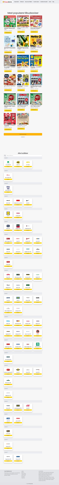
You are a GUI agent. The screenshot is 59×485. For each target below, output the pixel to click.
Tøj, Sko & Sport (36, 1)
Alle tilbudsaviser (22, 134)
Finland (52, 477)
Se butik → (8, 166)
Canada (53, 478)
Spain (42, 472)
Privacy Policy (23, 473)
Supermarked (16, 1)
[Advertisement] (23, 8)
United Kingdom (45, 478)
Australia (52, 479)
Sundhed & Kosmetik (43, 1)
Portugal (47, 474)
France (51, 473)
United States (43, 479)
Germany (40, 473)
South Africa (44, 480)
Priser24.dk (31, 483)
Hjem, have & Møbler (28, 1)
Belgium (40, 474)
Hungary (40, 478)
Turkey (40, 472)
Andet (50, 1)
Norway (47, 477)
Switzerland (48, 472)
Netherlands (44, 474)
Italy (42, 478)
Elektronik (22, 1)
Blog (53, 1)
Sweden (49, 477)
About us (22, 472)
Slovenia (50, 474)
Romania (50, 478)
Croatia (44, 472)
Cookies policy (23, 474)
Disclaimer (23, 476)
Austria (46, 473)
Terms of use (23, 475)
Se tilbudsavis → (8, 32)
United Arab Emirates (42, 477)
